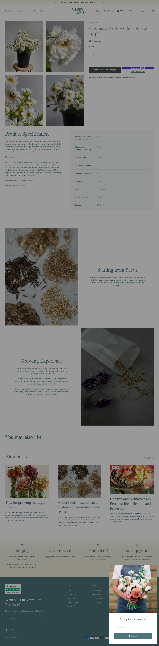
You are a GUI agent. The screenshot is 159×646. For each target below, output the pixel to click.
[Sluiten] (153, 569)
